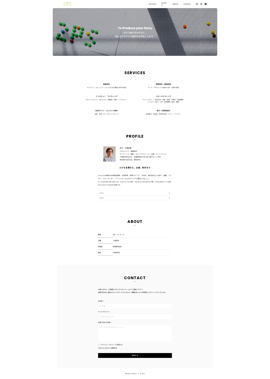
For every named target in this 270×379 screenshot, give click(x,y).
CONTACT (135, 278)
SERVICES (135, 73)
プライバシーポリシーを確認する (107, 348)
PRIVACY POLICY (131, 373)
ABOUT (135, 221)
